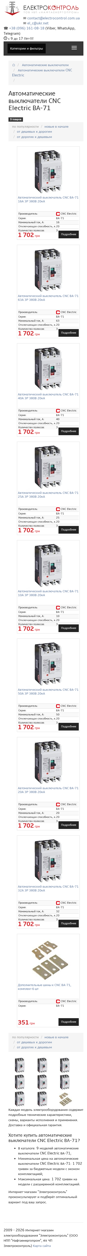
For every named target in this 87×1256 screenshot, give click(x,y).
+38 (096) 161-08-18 (26, 28)
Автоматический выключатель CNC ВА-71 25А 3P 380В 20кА (48, 494)
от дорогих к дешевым (34, 137)
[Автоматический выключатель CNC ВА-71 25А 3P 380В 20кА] (48, 467)
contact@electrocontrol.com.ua (53, 18)
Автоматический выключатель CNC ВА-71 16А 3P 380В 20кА (48, 199)
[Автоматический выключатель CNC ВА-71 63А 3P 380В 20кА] (48, 270)
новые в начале (56, 126)
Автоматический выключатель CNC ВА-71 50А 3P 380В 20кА (48, 691)
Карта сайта (42, 1246)
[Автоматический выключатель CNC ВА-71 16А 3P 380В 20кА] (48, 172)
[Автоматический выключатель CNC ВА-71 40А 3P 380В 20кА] (48, 369)
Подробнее (68, 234)
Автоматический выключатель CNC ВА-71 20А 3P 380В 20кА (48, 790)
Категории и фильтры (26, 48)
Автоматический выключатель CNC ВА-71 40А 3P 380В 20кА (48, 396)
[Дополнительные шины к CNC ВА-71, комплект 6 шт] (48, 959)
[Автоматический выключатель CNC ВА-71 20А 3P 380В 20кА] (48, 762)
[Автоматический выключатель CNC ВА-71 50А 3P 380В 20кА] (48, 664)
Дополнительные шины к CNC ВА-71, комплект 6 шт (44, 987)
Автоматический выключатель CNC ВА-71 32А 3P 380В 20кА (48, 888)
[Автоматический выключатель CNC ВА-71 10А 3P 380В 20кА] (48, 565)
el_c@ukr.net (38, 23)
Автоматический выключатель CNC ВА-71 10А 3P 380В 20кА (48, 593)
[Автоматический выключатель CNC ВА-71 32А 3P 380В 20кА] (48, 861)
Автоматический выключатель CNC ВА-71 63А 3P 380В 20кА (48, 298)
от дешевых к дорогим (34, 131)
